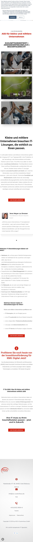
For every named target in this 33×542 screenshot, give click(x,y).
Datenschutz (20, 515)
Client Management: (19, 271)
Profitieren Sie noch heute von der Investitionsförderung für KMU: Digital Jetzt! (16, 355)
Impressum (12, 515)
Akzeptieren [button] (12, 17)
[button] (3, 539)
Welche (5, 278)
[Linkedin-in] (17, 533)
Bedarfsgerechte (11, 292)
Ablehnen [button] (21, 17)
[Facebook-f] (14, 533)
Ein (5, 285)
